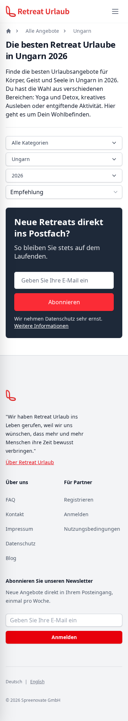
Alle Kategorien (30, 142)
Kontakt (15, 514)
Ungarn (82, 30)
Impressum (19, 528)
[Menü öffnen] (115, 11)
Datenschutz (21, 543)
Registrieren (79, 499)
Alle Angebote (42, 30)
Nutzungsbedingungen (92, 528)
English (37, 682)
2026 (17, 175)
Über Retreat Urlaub (30, 462)
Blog (11, 558)
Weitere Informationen (41, 325)
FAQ (10, 499)
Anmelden (76, 514)
